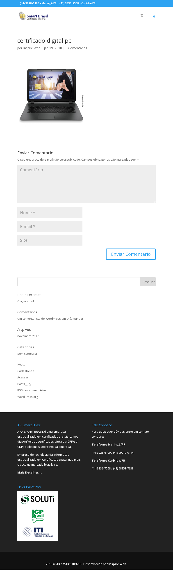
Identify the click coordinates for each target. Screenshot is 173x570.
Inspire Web (31, 48)
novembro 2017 (28, 336)
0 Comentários (76, 48)
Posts (24, 384)
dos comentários (31, 390)
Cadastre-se (25, 371)
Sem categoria (27, 354)
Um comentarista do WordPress (39, 319)
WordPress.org (27, 397)
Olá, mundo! (25, 301)
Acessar (22, 377)
